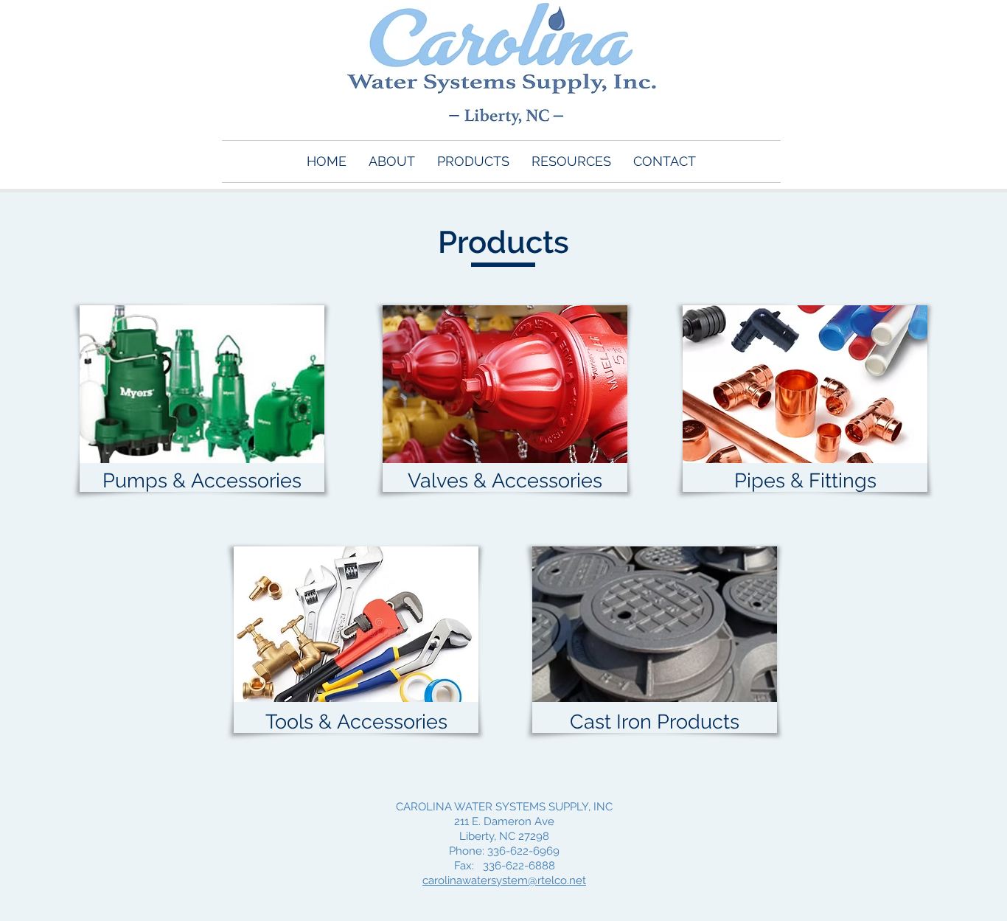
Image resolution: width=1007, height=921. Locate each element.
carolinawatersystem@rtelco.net (504, 880)
